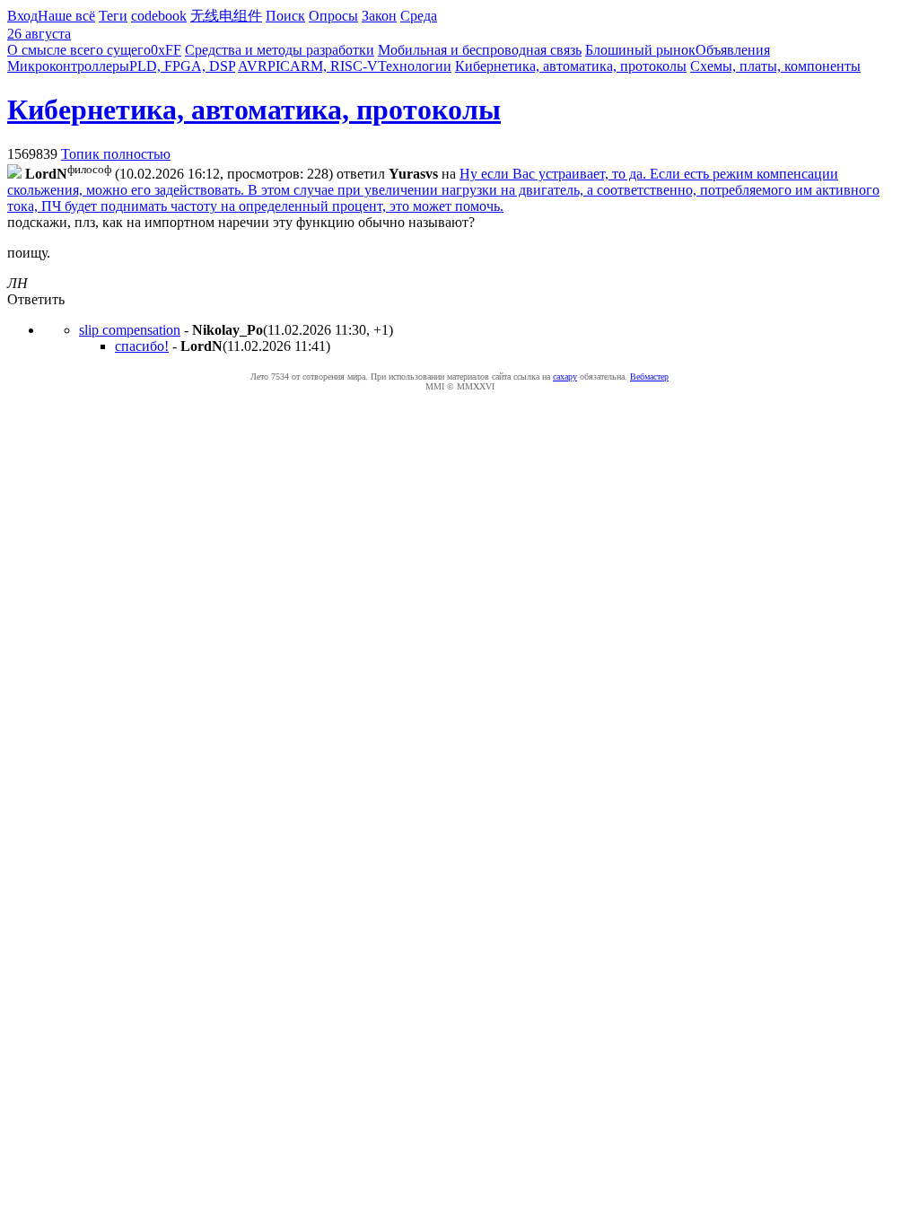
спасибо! (142, 346)
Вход (22, 15)
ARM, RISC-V (334, 66)
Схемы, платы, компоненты (775, 66)
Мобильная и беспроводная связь (480, 49)
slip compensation (129, 329)
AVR (252, 66)
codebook (159, 15)
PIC (278, 66)
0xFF (166, 49)
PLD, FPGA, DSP (182, 66)
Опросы (333, 15)
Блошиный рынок (640, 49)
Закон (379, 15)
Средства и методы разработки (279, 49)
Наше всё (66, 15)
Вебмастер (649, 376)
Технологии (414, 66)
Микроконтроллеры (68, 66)
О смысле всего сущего (79, 49)
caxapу (565, 376)
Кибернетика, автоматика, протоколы (571, 66)
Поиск (285, 15)
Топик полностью (116, 154)
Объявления (733, 49)
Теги (113, 15)
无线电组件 (226, 15)
